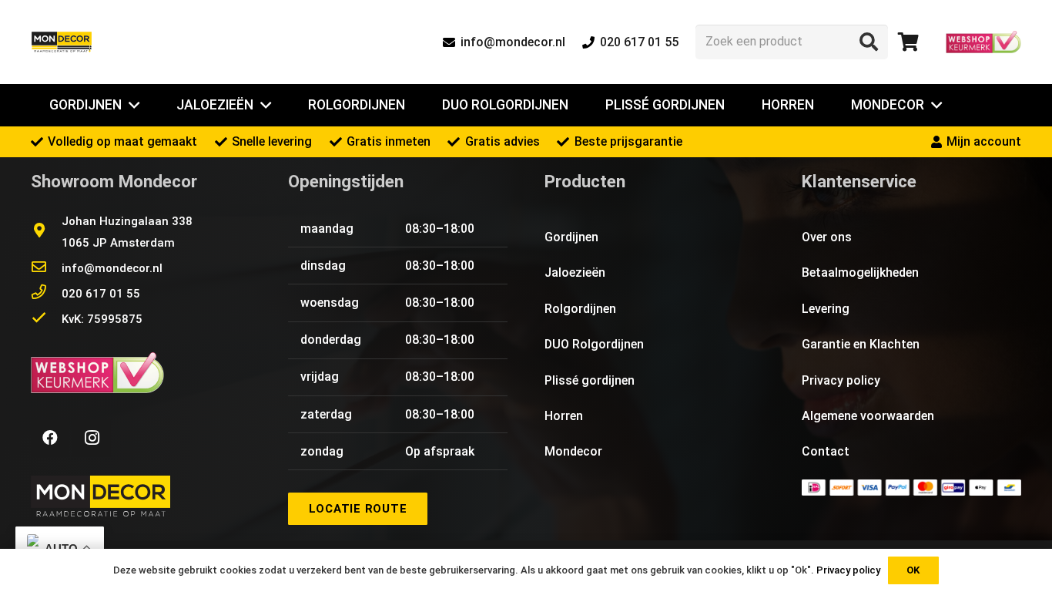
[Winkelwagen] (908, 42)
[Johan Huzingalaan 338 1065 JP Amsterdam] (46, 232)
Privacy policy (841, 380)
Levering (825, 308)
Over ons (827, 237)
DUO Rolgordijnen (594, 344)
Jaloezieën (574, 272)
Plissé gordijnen (589, 380)
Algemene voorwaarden (868, 416)
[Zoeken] (868, 41)
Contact (825, 451)
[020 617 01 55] (46, 293)
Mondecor (573, 451)
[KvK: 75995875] (46, 319)
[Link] (61, 42)
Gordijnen (571, 237)
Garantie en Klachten (861, 344)
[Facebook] (50, 438)
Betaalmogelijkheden (860, 272)
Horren (563, 416)
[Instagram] (91, 438)
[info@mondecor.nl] (46, 268)
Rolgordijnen (580, 308)
